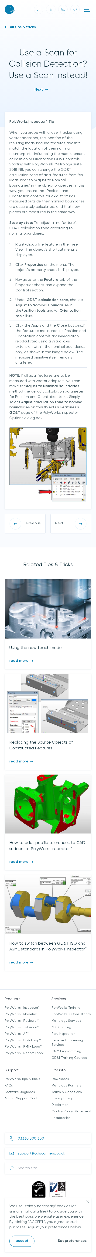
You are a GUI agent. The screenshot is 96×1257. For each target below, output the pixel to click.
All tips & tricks (22, 27)
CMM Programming (66, 1051)
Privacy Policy (61, 1098)
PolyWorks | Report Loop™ (25, 1053)
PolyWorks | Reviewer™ (22, 1020)
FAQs (9, 1085)
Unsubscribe (60, 1118)
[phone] (50, 9)
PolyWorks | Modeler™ (21, 1014)
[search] (38, 9)
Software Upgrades (20, 1092)
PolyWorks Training (65, 1007)
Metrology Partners (66, 1085)
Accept (21, 1241)
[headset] (75, 9)
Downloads (60, 1079)
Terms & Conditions (66, 1092)
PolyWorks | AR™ (17, 1033)
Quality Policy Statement (71, 1111)
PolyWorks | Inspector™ (22, 1007)
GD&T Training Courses (69, 1057)
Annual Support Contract (24, 1098)
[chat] (63, 9)
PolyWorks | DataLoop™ (23, 1040)
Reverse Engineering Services (67, 1043)
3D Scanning (61, 1027)
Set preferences (72, 1241)
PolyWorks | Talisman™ (22, 1027)
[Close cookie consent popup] (87, 1202)
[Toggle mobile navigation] (87, 9)
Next (39, 90)
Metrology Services (66, 1020)
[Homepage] (10, 9)
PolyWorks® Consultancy (71, 1014)
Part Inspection (63, 1033)
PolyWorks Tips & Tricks (22, 1079)
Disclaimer (59, 1105)
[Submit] (11, 1168)
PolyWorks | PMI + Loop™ (23, 1046)
